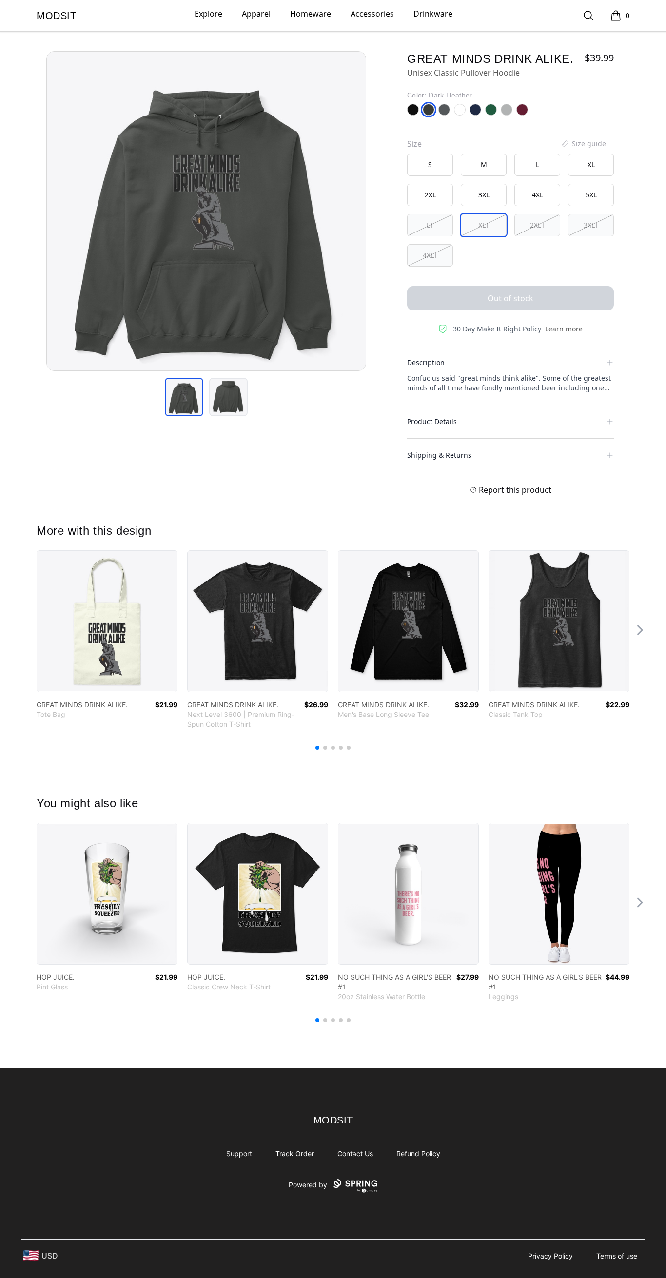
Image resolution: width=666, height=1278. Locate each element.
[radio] (430, 165)
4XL (537, 194)
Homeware (310, 13)
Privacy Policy (550, 1256)
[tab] (184, 397)
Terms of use (616, 1256)
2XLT (537, 225)
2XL (430, 194)
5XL (591, 194)
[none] (583, 144)
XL (591, 164)
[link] (107, 621)
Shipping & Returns (439, 455)
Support (239, 1153)
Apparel (256, 13)
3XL (484, 194)
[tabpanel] (206, 211)
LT (430, 225)
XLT (484, 225)
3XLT (591, 225)
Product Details (432, 421)
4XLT (430, 255)
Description (426, 362)
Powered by (308, 1185)
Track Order (294, 1153)
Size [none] (414, 143)
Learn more (564, 328)
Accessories (372, 13)
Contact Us (355, 1153)
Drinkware (432, 13)
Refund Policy (418, 1153)
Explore (208, 13)
